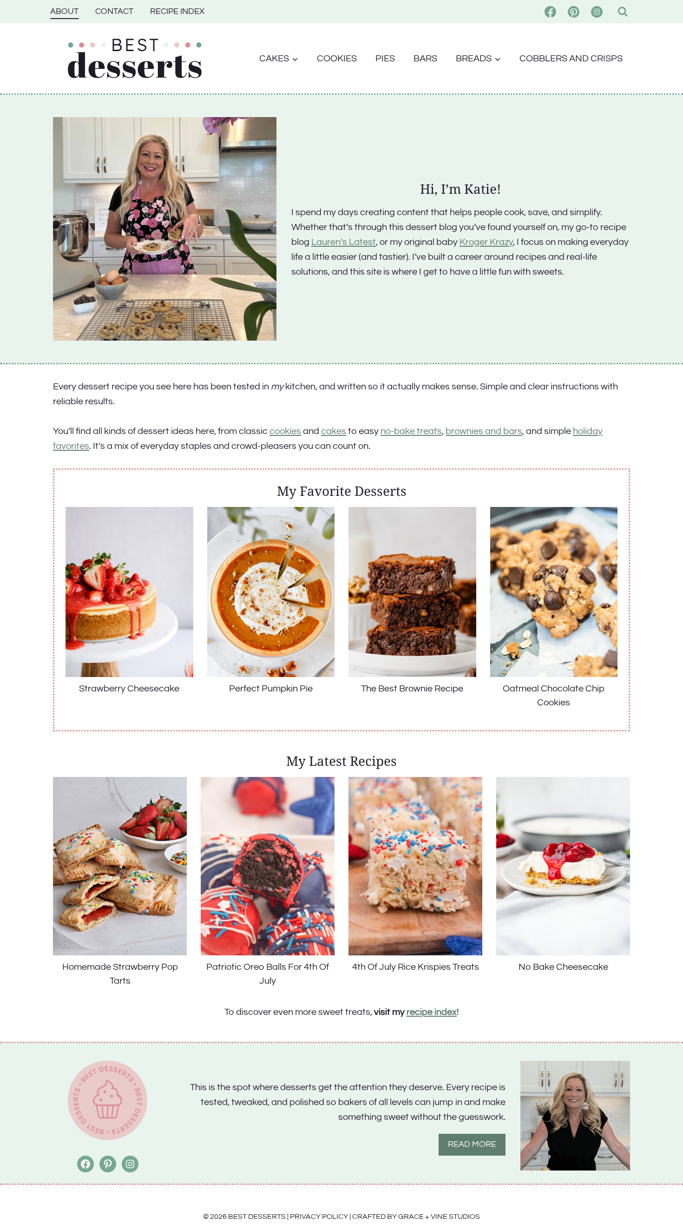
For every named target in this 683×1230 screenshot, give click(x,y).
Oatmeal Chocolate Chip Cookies (553, 695)
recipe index (432, 1012)
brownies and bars (484, 431)
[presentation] (129, 592)
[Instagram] (597, 11)
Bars (425, 58)
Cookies (337, 58)
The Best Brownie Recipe (412, 688)
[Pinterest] (573, 11)
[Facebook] (550, 11)
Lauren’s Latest (343, 242)
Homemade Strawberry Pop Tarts (120, 974)
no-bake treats (411, 431)
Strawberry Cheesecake (129, 688)
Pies (385, 58)
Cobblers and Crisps (571, 58)
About (64, 11)
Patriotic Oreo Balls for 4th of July (267, 974)
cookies (285, 431)
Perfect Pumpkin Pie (271, 688)
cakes (333, 431)
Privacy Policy (319, 1216)
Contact (114, 11)
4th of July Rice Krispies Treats (415, 967)
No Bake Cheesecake (563, 967)
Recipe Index (177, 11)
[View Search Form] (622, 11)
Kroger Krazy (486, 242)
